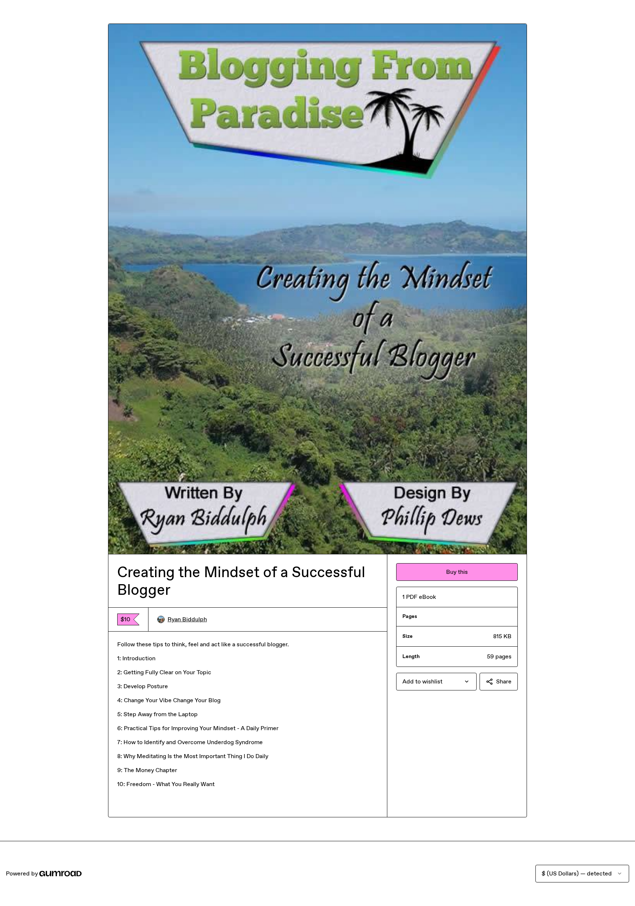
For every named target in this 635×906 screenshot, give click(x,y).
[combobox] (436, 681)
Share (504, 681)
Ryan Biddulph (187, 619)
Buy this (457, 571)
